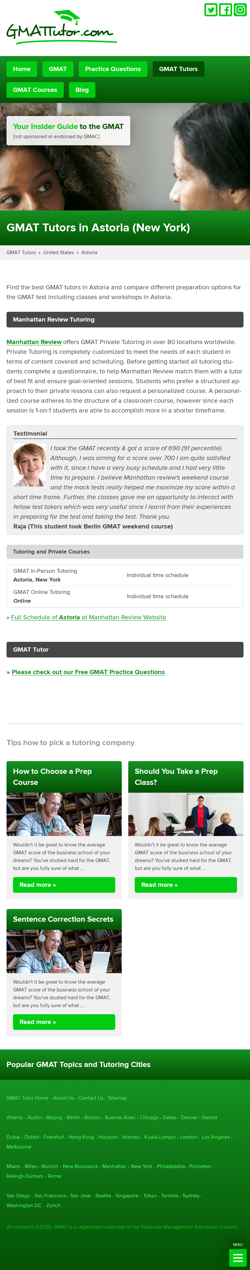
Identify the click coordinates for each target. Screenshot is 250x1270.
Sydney (191, 1195)
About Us (63, 1098)
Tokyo (150, 1195)
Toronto (169, 1195)
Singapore (127, 1195)
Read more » (38, 885)
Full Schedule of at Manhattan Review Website (88, 617)
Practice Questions (113, 69)
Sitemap (117, 1098)
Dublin (31, 1137)
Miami (13, 1166)
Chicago (149, 1117)
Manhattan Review (34, 342)
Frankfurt (54, 1137)
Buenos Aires (120, 1117)
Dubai (13, 1137)
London (188, 1137)
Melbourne (19, 1147)
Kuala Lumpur (160, 1137)
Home (22, 69)
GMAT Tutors (178, 69)
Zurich (53, 1205)
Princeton (200, 1166)
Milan (31, 1166)
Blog (82, 90)
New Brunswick (80, 1166)
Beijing (54, 1117)
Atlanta (15, 1117)
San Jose (80, 1195)
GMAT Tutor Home (28, 1098)
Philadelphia (171, 1166)
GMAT (58, 69)
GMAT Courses (35, 90)
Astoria (89, 252)
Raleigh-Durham (25, 1176)
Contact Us (91, 1098)
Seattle (103, 1195)
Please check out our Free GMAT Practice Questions (88, 672)
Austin (34, 1117)
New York (141, 1166)
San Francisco (50, 1195)
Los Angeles (216, 1137)
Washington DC (24, 1205)
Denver (189, 1117)
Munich (49, 1166)
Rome (54, 1176)
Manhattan (114, 1166)
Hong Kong (81, 1137)
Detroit (209, 1117)
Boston (92, 1117)
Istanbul (131, 1137)
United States (58, 252)
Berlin (73, 1117)
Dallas (169, 1117)
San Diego (18, 1195)
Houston (108, 1137)
